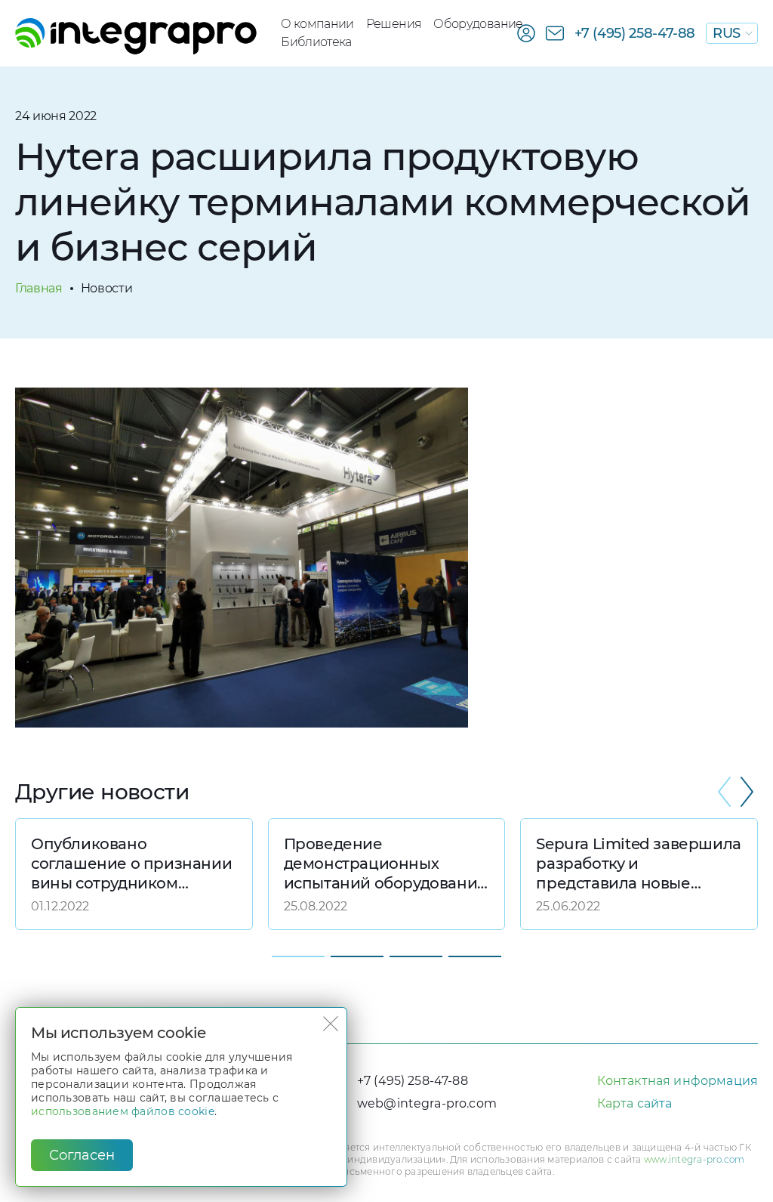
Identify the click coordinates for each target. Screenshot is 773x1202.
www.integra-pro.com (694, 1159)
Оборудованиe (477, 24)
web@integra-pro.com (427, 1103)
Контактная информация (677, 1081)
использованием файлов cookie (122, 1111)
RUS (727, 33)
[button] (746, 792)
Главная (39, 288)
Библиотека (316, 42)
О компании (317, 24)
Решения (394, 24)
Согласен (82, 1155)
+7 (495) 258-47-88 (635, 33)
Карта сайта (635, 1103)
